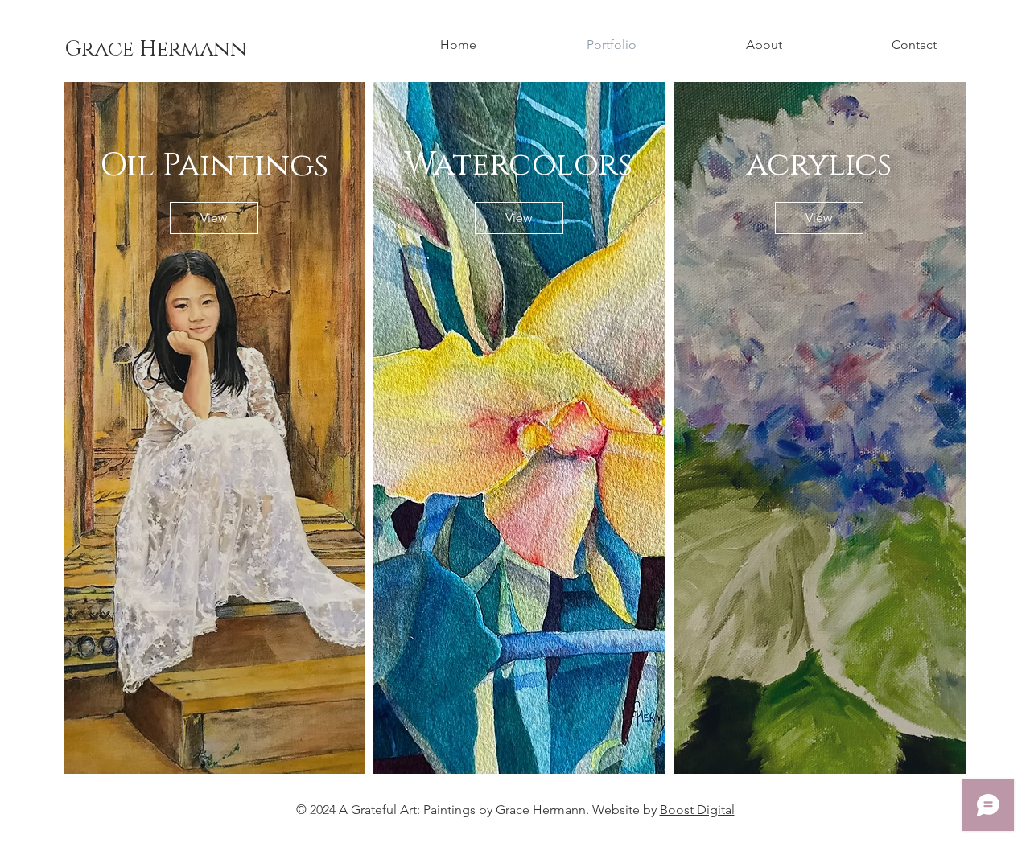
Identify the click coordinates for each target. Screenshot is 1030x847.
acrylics (819, 165)
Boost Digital (697, 809)
